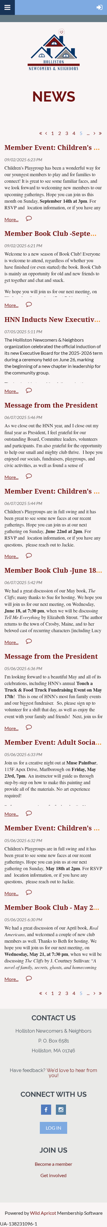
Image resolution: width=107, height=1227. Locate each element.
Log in (53, 1128)
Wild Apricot (43, 1213)
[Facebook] (46, 1110)
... (88, 133)
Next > (94, 133)
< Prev (46, 133)
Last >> (100, 133)
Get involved (53, 1175)
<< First (40, 133)
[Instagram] (61, 1110)
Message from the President (51, 405)
